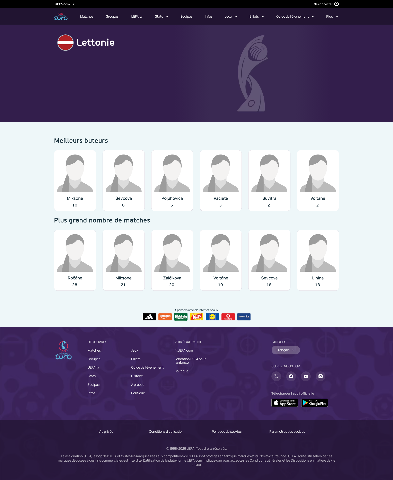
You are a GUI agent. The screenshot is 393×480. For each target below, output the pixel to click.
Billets (135, 359)
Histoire (137, 376)
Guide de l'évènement (147, 367)
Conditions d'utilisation (166, 431)
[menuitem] (88, 16)
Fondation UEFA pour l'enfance (190, 361)
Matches (94, 350)
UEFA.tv (93, 367)
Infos (91, 393)
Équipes (93, 384)
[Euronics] (244, 317)
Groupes (94, 359)
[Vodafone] (228, 317)
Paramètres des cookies (287, 431)
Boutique (138, 393)
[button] (161, 16)
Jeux (134, 350)
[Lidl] (212, 317)
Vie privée (106, 431)
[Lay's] (196, 317)
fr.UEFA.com (184, 350)
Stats (92, 376)
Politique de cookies (227, 431)
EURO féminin (61, 16)
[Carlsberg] (180, 316)
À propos (137, 384)
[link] (87, 16)
